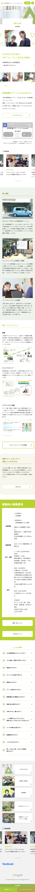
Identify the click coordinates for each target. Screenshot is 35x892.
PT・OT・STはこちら (26, 889)
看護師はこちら (8, 889)
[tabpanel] (17, 166)
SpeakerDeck (22, 143)
